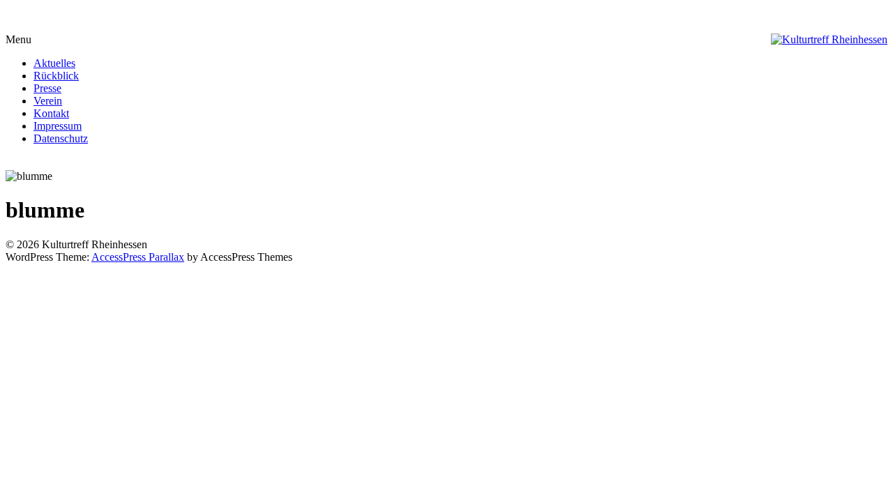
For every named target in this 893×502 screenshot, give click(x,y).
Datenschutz (60, 138)
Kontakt (51, 113)
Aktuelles (54, 63)
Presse (47, 88)
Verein (47, 101)
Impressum (57, 126)
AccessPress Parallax (137, 257)
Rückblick (56, 76)
